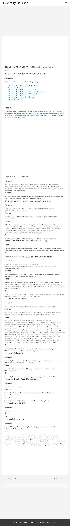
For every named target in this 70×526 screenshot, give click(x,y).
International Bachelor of (15, 86)
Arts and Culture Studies (31, 86)
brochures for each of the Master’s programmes (33, 115)
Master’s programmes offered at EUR (53, 113)
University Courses (15, 3)
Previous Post (13, 479)
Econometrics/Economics (16, 88)
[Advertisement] (35, 21)
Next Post (58, 479)
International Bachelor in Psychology (19, 96)
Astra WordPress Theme (50, 522)
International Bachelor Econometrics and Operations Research (27, 92)
